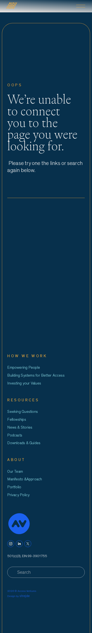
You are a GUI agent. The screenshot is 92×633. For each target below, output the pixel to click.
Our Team (15, 472)
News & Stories (19, 427)
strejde (24, 596)
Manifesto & (16, 479)
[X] (27, 543)
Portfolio (14, 487)
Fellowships (16, 420)
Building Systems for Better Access (35, 375)
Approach (34, 479)
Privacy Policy (18, 495)
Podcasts (14, 435)
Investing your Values (24, 383)
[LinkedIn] (19, 543)
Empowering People (23, 368)
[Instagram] (10, 543)
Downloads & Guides (23, 443)
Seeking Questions (22, 412)
